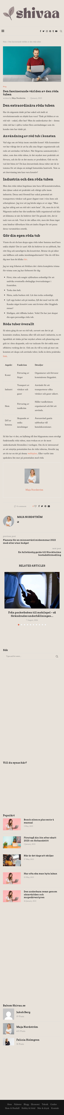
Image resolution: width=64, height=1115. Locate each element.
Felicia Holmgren (27, 1040)
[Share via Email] (49, 506)
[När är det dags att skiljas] (12, 860)
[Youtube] (56, 31)
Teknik (45, 1104)
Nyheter (18, 1104)
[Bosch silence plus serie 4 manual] (12, 824)
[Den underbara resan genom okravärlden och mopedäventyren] (12, 896)
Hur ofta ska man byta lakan (40, 873)
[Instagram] (47, 31)
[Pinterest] (50, 31)
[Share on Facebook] (39, 506)
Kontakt (55, 1108)
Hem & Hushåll (12, 1108)
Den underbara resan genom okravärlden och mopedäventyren (40, 894)
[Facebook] (40, 31)
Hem (5, 42)
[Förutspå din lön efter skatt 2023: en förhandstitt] (12, 842)
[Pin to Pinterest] (45, 506)
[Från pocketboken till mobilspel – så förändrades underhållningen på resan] (32, 590)
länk (5, 356)
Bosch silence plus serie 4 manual (39, 821)
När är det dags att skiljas (38, 855)
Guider (53, 1104)
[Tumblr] (53, 31)
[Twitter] (44, 31)
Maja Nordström (18, 98)
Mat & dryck (43, 1108)
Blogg (5, 87)
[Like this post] (35, 506)
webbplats (32, 453)
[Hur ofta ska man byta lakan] (12, 878)
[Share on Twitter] (42, 506)
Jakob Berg (23, 1012)
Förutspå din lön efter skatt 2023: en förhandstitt (40, 839)
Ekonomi (35, 1104)
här (25, 259)
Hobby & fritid (28, 1108)
